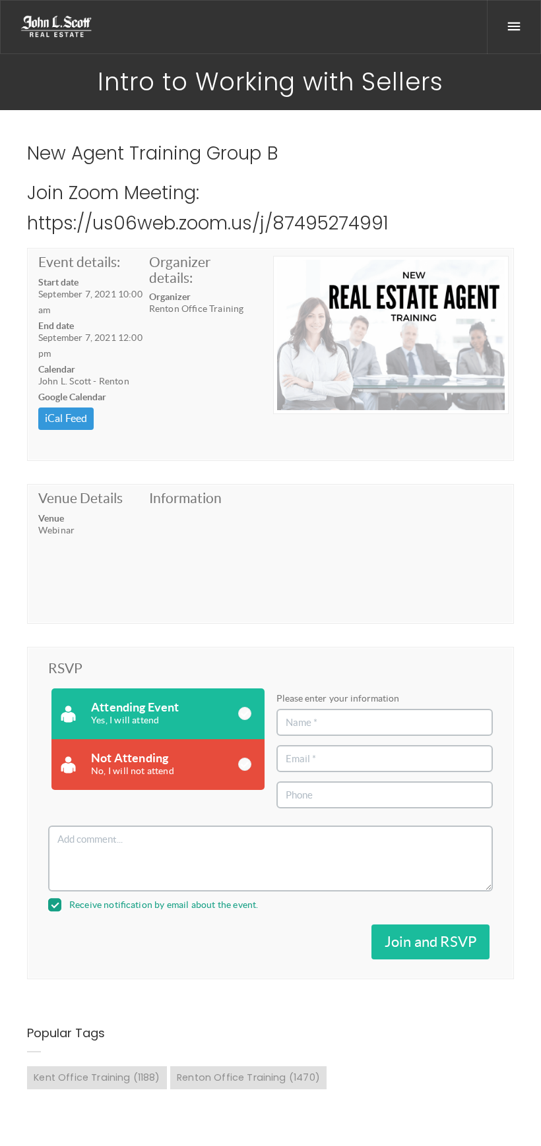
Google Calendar (72, 397)
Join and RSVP (430, 942)
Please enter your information (337, 698)
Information (185, 498)
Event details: (79, 262)
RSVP (65, 668)
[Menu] (514, 27)
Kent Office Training (97, 1077)
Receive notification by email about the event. (163, 904)
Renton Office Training (248, 1077)
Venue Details (80, 498)
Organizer (170, 296)
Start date (58, 282)
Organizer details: (179, 270)
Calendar (56, 369)
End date (56, 325)
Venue (51, 518)
